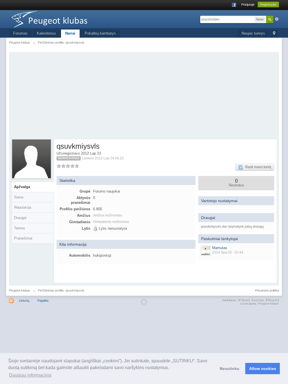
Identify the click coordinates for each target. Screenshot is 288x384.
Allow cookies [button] (262, 368)
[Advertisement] (144, 96)
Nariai (70, 33)
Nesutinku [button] (229, 368)
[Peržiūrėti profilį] (205, 250)
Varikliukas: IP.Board (236, 300)
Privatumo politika (267, 290)
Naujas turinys (253, 33)
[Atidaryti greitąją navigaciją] (274, 34)
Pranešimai (23, 238)
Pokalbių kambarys (100, 33)
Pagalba (42, 300)
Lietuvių (24, 300)
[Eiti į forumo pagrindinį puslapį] (59, 19)
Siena (18, 197)
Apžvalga (22, 187)
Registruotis (268, 4)
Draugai (20, 218)
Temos (19, 228)
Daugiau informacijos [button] (30, 375)
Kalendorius (46, 33)
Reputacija (22, 207)
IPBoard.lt (272, 300)
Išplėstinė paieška (276, 19)
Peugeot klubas (19, 290)
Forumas (20, 33)
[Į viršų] (144, 302)
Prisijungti (247, 4)
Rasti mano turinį (257, 167)
